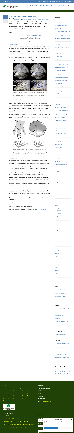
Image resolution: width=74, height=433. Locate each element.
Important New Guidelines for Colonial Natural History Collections (17, 427)
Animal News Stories (60, 22)
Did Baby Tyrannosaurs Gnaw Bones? (23, 16)
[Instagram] (12, 413)
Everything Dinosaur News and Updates (62, 71)
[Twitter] (5, 413)
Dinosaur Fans (18, 19)
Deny (65, 428)
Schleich (57, 155)
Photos (57, 126)
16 (64, 371)
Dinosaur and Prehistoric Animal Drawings (33, 18)
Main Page (23, 19)
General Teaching (59, 86)
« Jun (56, 376)
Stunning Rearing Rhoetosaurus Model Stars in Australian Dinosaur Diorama (19, 424)
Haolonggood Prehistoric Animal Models (62, 92)
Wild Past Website (59, 326)
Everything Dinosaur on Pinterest (62, 351)
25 (69, 373)
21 (60, 373)
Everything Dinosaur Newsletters (62, 74)
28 (60, 375)
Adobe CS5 (24, 18)
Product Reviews (59, 147)
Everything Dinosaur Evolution (62, 67)
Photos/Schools (59, 136)
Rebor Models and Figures (61, 152)
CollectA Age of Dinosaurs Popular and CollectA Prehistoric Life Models (63, 35)
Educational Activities (60, 61)
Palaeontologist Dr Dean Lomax (62, 321)
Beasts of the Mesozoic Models (62, 25)
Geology (57, 88)
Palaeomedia (58, 318)
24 (67, 373)
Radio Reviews (59, 150)
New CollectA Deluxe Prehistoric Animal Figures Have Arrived (16, 418)
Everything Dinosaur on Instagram (62, 346)
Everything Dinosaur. (42, 209)
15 (62, 371)
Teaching (57, 158)
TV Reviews (58, 161)
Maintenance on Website (61, 107)
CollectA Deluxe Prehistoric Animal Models (63, 39)
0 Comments (46, 19)
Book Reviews (58, 28)
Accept (51, 428)
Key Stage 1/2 (58, 96)
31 (27, 398)
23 (64, 373)
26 (55, 375)
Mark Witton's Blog (59, 315)
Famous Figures (59, 83)
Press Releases (59, 144)
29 (62, 375)
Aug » (59, 376)
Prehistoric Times (59, 141)
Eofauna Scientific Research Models (63, 64)
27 (58, 375)
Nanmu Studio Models (60, 117)
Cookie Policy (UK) (59, 300)
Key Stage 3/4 (58, 98)
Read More (49, 212)
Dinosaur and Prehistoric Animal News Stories (62, 52)
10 (27, 393)
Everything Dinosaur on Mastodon (62, 348)
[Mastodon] (10, 413)
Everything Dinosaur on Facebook (62, 343)
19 (55, 373)
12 (55, 371)
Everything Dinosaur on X (61, 354)
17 (27, 395)
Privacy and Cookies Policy (61, 293)
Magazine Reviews (59, 101)
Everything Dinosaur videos (61, 80)
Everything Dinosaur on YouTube (62, 357)
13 (8, 395)
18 (69, 371)
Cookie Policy (58, 430)
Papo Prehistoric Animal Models (62, 123)
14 (60, 371)
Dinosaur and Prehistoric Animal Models (62, 48)
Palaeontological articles (30, 19)
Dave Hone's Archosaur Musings (62, 308)
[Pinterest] (7, 413)
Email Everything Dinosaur (46, 401)
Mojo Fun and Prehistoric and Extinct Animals (62, 111)
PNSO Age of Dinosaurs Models (62, 138)
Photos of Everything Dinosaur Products (62, 129)
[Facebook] (3, 413)
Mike (11, 18)
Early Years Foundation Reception (62, 59)
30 (64, 375)
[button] (71, 419)
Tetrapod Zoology (59, 324)
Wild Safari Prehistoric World (61, 164)
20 (58, 373)
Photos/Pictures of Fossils (39, 19)
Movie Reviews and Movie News (62, 114)
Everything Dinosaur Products (62, 77)
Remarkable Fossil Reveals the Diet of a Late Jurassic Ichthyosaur (17, 421)
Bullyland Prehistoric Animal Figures (63, 31)
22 (62, 373)
